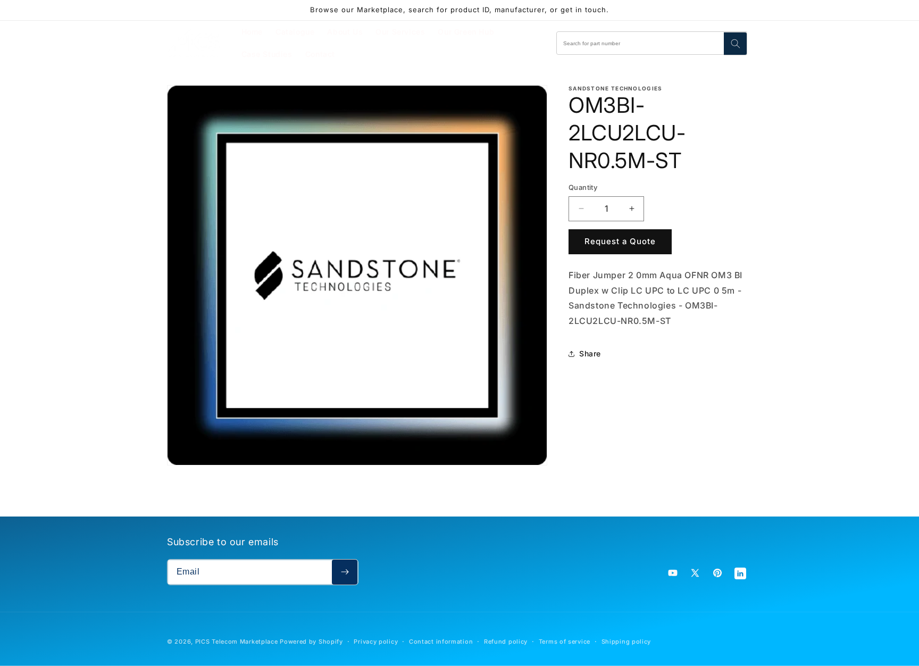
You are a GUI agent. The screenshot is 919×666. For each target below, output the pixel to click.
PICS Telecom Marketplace (236, 641)
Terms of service (564, 641)
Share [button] (590, 353)
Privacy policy (376, 641)
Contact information (441, 641)
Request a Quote (620, 241)
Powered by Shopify (311, 641)
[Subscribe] (344, 572)
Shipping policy (626, 641)
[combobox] (652, 43)
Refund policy (506, 641)
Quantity (583, 187)
